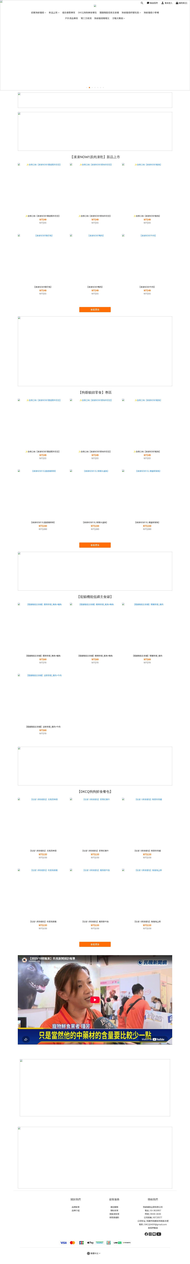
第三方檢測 (86, 18)
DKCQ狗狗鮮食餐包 (87, 12)
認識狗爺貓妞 (37, 12)
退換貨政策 (114, 1214)
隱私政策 (114, 1210)
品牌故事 (76, 1207)
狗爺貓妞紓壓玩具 (130, 12)
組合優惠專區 (68, 12)
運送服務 (114, 1207)
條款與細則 (114, 1217)
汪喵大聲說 (117, 18)
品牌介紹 (76, 1210)
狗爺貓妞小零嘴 (151, 12)
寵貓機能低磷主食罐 (109, 12)
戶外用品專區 (71, 18)
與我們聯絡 (153, 1227)
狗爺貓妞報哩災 (101, 18)
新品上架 (53, 12)
